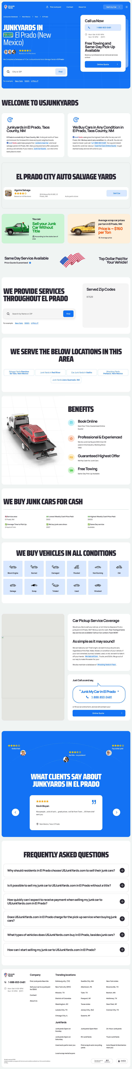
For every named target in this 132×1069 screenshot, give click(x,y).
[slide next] (116, 812)
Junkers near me (41, 143)
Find (60, 71)
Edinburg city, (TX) (62, 981)
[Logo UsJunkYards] (9, 975)
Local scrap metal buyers (65, 1053)
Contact (70, 7)
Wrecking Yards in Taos (106, 665)
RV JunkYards (86, 1037)
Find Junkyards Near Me (39, 981)
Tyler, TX (84, 993)
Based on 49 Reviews (27, 53)
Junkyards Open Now (89, 1029)
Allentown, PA (86, 987)
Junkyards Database (10, 17)
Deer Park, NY (111, 1004)
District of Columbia (63, 998)
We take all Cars (91, 656)
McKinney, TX (111, 998)
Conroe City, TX (112, 1010)
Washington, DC (61, 1004)
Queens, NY (85, 1016)
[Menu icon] (126, 7)
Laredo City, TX (61, 1010)
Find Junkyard (55, 7)
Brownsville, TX (112, 987)
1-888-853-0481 (99, 143)
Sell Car (116, 193)
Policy (6, 1062)
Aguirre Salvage (22, 190)
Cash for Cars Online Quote (105, 146)
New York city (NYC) (63, 987)
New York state (112, 981)
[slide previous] (15, 812)
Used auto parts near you (65, 1045)
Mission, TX (59, 993)
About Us (82, 7)
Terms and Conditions (45, 1061)
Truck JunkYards (112, 1037)
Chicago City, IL (61, 1016)
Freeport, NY (86, 998)
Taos (36, 17)
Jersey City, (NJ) (87, 1010)
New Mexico (26, 17)
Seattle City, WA (87, 981)
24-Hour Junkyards (114, 1029)
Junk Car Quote (40, 149)
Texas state (85, 1004)
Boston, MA (111, 993)
